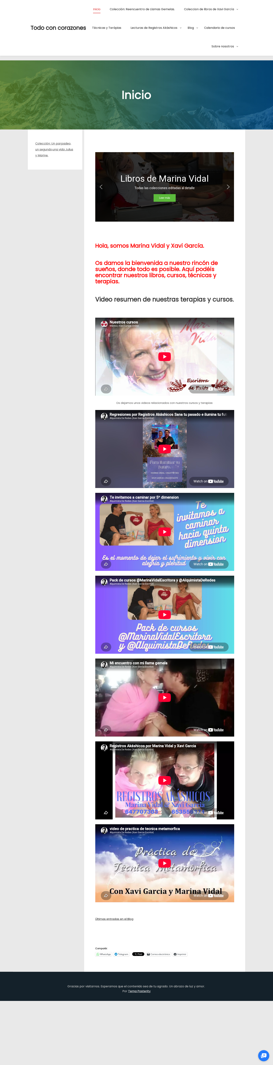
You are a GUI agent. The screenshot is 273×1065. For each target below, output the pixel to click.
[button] (101, 187)
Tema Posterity (139, 991)
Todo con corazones (49, 28)
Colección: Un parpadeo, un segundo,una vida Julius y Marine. (54, 149)
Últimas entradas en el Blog (114, 919)
